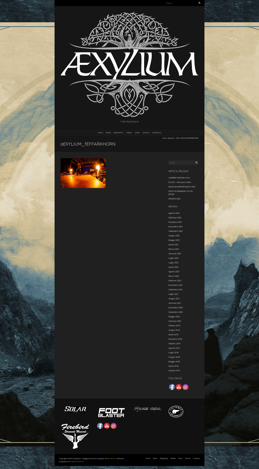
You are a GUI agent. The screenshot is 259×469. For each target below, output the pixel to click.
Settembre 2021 (175, 289)
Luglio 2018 (173, 352)
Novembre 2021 (175, 285)
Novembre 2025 (175, 226)
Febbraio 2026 (174, 217)
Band (108, 132)
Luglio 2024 (173, 258)
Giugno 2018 (174, 357)
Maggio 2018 (174, 361)
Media (129, 132)
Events (146, 132)
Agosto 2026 (173, 213)
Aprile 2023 (173, 267)
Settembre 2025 (175, 231)
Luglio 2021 (173, 294)
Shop (137, 132)
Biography (119, 132)
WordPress (111, 458)
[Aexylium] (129, 13)
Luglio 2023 (173, 262)
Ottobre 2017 (174, 370)
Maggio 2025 (174, 240)
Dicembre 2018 (175, 339)
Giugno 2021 (174, 298)
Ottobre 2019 (174, 325)
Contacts (156, 132)
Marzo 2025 (173, 249)
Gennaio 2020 (174, 321)
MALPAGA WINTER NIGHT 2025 (181, 186)
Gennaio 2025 (174, 253)
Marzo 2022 (173, 276)
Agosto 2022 (173, 271)
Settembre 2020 (175, 312)
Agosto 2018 (173, 348)
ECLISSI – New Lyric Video (179, 182)
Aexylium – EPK (173, 138)
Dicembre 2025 (175, 222)
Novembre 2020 (175, 307)
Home (100, 132)
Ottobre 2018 (174, 343)
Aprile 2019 (173, 334)
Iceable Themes (76, 461)
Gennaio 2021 (174, 303)
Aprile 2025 (173, 244)
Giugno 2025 (174, 235)
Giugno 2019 (174, 330)
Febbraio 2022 (174, 280)
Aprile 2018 (173, 366)
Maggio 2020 (174, 316)
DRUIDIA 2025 (174, 198)
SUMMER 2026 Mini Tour (179, 177)
